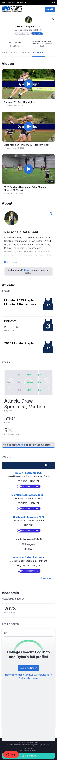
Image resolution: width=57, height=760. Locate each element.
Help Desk (23, 2)
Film (4, 52)
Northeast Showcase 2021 (28, 517)
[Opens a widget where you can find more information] (11, 755)
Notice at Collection (28, 750)
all (47, 465)
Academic (38, 52)
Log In (52, 2)
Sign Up (50, 9)
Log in (27, 270)
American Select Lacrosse (28, 557)
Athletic (25, 52)
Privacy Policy (29, 748)
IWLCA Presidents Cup (28, 472)
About (13, 52)
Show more (10, 262)
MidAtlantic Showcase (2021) (28, 494)
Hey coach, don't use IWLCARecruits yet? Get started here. (28, 676)
